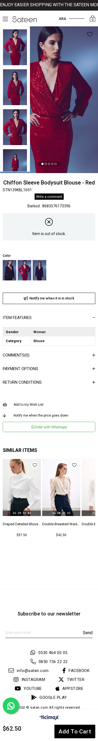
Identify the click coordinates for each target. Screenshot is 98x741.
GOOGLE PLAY (53, 697)
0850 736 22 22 (53, 661)
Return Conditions (22, 382)
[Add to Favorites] (90, 35)
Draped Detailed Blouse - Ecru (22, 524)
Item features (17, 317)
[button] (42, 163)
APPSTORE (72, 688)
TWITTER (75, 679)
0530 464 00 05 (53, 652)
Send (88, 632)
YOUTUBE (33, 688)
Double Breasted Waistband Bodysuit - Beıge (61, 524)
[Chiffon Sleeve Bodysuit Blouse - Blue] (39, 270)
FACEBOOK (79, 670)
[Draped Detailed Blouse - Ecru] (22, 487)
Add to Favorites (34, 465)
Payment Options (20, 368)
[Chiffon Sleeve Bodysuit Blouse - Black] (9, 270)
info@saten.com (33, 670)
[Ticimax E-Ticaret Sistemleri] (49, 718)
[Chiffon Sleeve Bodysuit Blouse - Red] (24, 270)
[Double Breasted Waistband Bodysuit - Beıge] (61, 487)
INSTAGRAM (33, 679)
